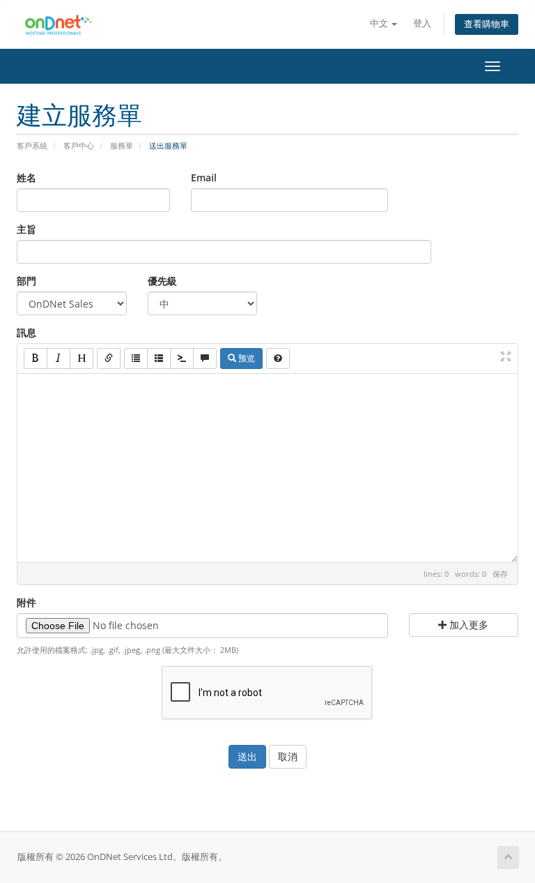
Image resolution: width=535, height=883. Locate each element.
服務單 (121, 145)
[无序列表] (136, 358)
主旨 (26, 229)
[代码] (182, 358)
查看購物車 (486, 24)
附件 (26, 602)
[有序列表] (159, 358)
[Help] (278, 358)
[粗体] (35, 358)
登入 (422, 23)
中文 (380, 23)
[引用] (205, 358)
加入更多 (467, 624)
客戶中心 (78, 145)
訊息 (26, 332)
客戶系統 (32, 145)
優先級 (162, 280)
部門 (26, 280)
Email (204, 177)
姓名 (26, 177)
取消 (287, 756)
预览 (245, 358)
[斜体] (58, 358)
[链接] (109, 358)
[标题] (81, 358)
